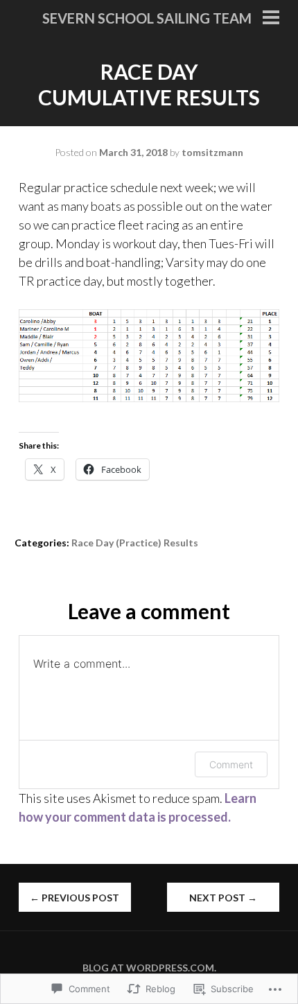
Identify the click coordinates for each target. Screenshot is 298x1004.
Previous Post (74, 897)
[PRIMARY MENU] (271, 18)
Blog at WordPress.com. (149, 967)
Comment (231, 764)
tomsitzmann (212, 152)
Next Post (223, 897)
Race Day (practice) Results (134, 542)
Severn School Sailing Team (147, 18)
